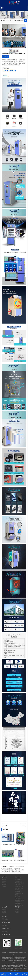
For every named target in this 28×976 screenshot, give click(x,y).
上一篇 (5, 825)
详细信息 (5, 75)
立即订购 (5, 56)
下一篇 (23, 825)
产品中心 (11, 20)
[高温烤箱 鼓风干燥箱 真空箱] (8, 853)
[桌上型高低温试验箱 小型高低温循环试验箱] (20, 853)
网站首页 (5, 20)
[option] (14, 36)
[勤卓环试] (14, 2)
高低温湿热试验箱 (19, 20)
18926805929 (9, 70)
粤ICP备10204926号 (15, 970)
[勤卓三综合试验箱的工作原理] (20, 838)
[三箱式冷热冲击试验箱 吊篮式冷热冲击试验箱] (8, 838)
